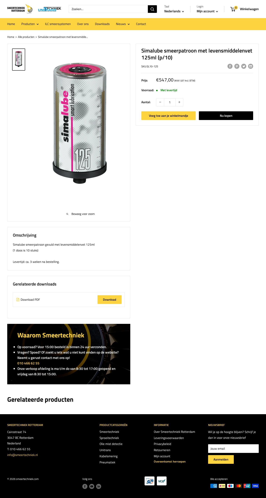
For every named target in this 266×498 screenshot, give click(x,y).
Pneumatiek (107, 462)
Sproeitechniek (109, 438)
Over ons (83, 24)
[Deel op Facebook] (230, 66)
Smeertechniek (109, 431)
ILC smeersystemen (58, 24)
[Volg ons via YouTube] (91, 486)
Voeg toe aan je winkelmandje (168, 115)
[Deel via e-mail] (250, 66)
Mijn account (206, 11)
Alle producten (26, 37)
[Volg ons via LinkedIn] (98, 486)
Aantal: (146, 102)
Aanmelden (221, 459)
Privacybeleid (162, 444)
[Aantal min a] (179, 102)
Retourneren (162, 450)
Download (109, 299)
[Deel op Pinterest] (236, 66)
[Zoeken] (152, 9)
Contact (141, 24)
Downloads (102, 24)
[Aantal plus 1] (160, 102)
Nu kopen (226, 115)
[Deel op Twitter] (243, 66)
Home (11, 24)
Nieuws (121, 24)
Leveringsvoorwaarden (169, 438)
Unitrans (105, 450)
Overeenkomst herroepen (170, 461)
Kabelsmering (109, 456)
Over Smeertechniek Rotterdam (174, 431)
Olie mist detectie (111, 444)
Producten (28, 24)
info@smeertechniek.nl (22, 455)
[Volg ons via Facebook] (84, 486)
